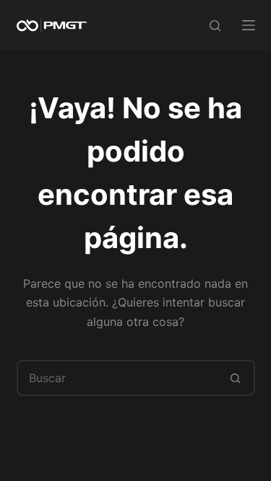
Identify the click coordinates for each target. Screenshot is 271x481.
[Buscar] (215, 25)
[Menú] (248, 25)
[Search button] (236, 378)
